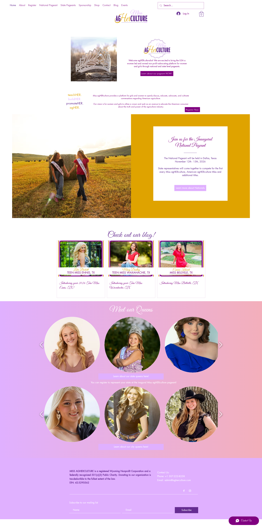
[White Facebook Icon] (183, 490)
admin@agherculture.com (178, 480)
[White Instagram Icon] (189, 490)
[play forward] (220, 344)
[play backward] (41, 344)
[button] (201, 14)
